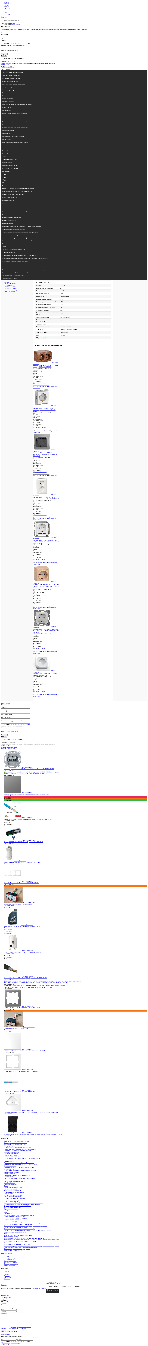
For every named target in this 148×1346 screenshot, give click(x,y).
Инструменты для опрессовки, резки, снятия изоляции (20, 1170)
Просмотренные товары (8, 748)
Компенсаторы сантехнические (13, 1180)
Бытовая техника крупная (11, 1152)
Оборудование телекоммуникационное (15, 1199)
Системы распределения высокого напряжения (18, 1224)
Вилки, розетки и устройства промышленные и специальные (22, 1158)
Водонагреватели (9, 1160)
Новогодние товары (10, 283)
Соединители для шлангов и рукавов (15, 1232)
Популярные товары (10, 286)
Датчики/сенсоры (9, 1161)
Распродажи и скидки (10, 288)
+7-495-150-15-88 (6, 1297)
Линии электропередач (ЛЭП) (13, 1187)
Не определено (8, 1193)
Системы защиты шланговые (12, 1219)
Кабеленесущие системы (11, 1172)
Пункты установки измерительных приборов (17, 1206)
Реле (5, 1212)
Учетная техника (9, 1242)
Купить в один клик (20, 1328)
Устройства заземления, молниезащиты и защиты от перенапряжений (24, 1238)
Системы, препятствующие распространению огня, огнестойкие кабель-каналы (27, 1230)
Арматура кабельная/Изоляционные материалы (18, 1147)
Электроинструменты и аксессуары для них (17, 1249)
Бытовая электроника (10, 1155)
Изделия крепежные (10, 1166)
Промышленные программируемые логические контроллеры (22, 1204)
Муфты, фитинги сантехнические (14, 1192)
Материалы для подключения (12, 1190)
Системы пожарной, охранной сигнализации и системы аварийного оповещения (28, 1223)
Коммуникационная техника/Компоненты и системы (19, 1178)
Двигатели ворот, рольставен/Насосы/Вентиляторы (19, 1163)
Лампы (6, 1186)
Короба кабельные (9, 1183)
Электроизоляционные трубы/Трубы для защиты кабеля (20, 1247)
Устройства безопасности (11, 1236)
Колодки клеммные (10, 1176)
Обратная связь (5, 1295)
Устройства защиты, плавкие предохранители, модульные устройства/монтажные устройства (31, 1239)
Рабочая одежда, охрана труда (12, 1207)
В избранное (45, 386)
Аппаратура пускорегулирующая (13, 1146)
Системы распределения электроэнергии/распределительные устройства (25, 1226)
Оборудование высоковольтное (13, 1195)
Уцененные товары (9, 291)
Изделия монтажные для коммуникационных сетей (19, 1167)
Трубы (6, 1233)
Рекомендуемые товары (11, 290)
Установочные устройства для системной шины (18, 1235)
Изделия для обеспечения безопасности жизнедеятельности (21, 1164)
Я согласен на (16, 43)
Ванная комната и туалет (11, 1156)
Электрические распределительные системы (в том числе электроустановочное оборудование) (32, 1246)
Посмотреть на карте (39, 1288)
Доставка (7, 6)
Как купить (7, 8)
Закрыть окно (5, 64)
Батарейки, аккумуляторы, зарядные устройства (18, 1150)
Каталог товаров (5, 69)
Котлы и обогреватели (10, 1184)
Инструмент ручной (10, 1169)
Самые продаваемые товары (9, 747)
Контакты (7, 9)
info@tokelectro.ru (10, 23)
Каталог (6, 3)
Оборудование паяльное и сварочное (15, 1198)
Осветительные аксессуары (12, 1201)
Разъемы (6, 1210)
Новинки (7, 282)
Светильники (8, 1213)
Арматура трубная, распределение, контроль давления (20, 1149)
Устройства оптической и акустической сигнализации (20, 1241)
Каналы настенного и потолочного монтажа (17, 1175)
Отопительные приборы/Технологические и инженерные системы (23, 1203)
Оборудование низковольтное (12, 1196)
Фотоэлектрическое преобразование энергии (17, 1244)
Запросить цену (16, 1343)
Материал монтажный (10, 1189)
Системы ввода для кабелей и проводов (15, 1218)
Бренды (6, 5)
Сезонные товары (9, 285)
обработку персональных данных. (21, 43)
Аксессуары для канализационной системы (17, 1141)
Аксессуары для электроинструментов (15, 1143)
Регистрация (7, 14)
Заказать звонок (15, 24)
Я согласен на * (16, 1327)
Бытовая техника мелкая (11, 1153)
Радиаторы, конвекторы (11, 1209)
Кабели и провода (9, 1173)
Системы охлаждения (10, 1221)
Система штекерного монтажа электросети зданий (19, 1215)
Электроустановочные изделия (13, 1250)
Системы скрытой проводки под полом (15, 1227)
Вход (5, 12)
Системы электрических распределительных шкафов (19, 1229)
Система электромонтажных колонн (14, 1216)
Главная (6, 2)
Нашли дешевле (5, 703)
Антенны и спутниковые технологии (15, 1144)
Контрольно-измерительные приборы (15, 1181)
